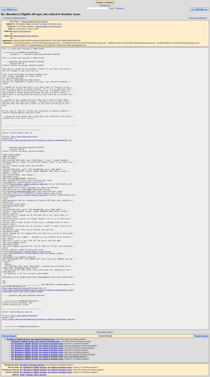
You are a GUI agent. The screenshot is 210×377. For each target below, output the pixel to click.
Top (101, 5)
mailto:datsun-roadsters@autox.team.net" (29, 184)
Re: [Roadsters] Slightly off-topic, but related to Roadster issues (37, 344)
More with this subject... (105, 332)
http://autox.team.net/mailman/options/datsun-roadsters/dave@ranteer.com (36, 140)
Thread (199, 9)
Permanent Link (194, 18)
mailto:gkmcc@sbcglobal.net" (23, 191)
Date (9, 9)
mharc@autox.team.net (22, 31)
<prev (4, 9)
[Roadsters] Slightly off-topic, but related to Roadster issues (30, 339)
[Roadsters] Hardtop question (32, 365)
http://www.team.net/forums (15, 288)
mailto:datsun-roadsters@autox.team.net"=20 (30, 252)
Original (203, 18)
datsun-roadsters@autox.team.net (34, 21)
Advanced (120, 8)
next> (15, 9)
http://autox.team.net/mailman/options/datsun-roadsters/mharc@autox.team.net (38, 319)
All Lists (107, 5)
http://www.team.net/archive (24, 136)
